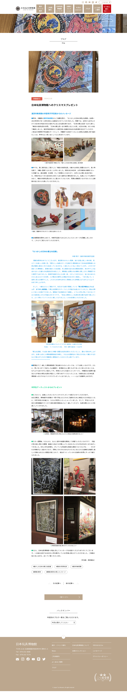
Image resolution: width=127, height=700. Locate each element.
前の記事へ (70, 583)
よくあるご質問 (97, 8)
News (54, 651)
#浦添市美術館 (76, 566)
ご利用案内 (50, 8)
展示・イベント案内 (59, 645)
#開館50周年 (37, 572)
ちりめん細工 (107, 9)
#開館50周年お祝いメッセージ (56, 572)
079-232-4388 (25, 652)
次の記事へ (57, 583)
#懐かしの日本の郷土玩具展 (42, 566)
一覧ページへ (63, 597)
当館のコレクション (69, 8)
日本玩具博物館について (59, 8)
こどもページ (97, 651)
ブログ (88, 9)
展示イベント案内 (40, 8)
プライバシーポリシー (100, 656)
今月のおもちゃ (78, 8)
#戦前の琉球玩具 (61, 566)
